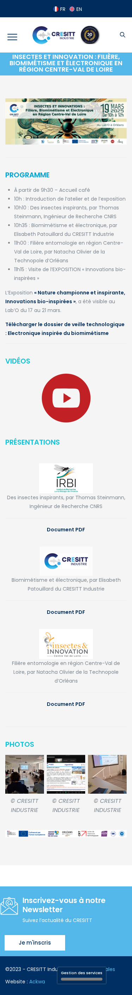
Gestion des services (81, 973)
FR (62, 9)
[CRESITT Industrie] (66, 35)
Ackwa (37, 981)
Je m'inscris (35, 942)
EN (79, 9)
